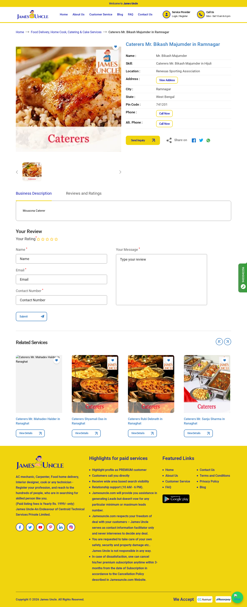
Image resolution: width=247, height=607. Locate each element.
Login (174, 16)
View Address (167, 80)
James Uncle (48, 599)
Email (21, 270)
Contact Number (29, 291)
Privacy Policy (209, 481)
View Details (25, 433)
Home (64, 14)
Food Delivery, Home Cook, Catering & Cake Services (66, 32)
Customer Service (100, 14)
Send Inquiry (138, 140)
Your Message (128, 249)
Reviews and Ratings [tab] (84, 193)
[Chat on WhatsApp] (237, 597)
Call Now (164, 113)
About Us (79, 14)
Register (183, 16)
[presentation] (17, 172)
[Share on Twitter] (201, 140)
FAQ (130, 14)
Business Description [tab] (34, 193)
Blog (120, 14)
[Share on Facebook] (194, 140)
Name (21, 249)
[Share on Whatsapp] (208, 140)
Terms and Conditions (215, 475)
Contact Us (145, 14)
